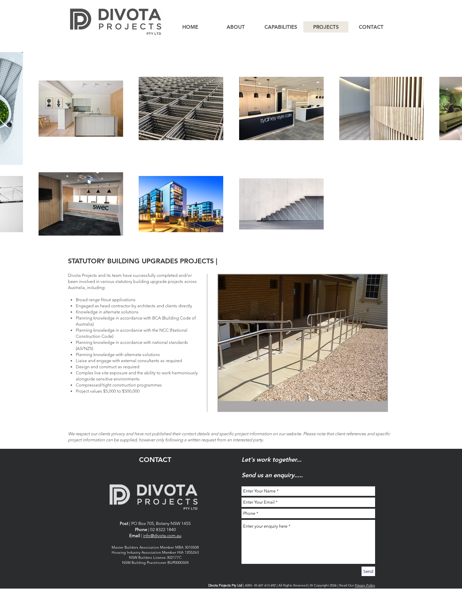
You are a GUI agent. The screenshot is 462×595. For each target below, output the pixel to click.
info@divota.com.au (162, 535)
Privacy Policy (365, 585)
